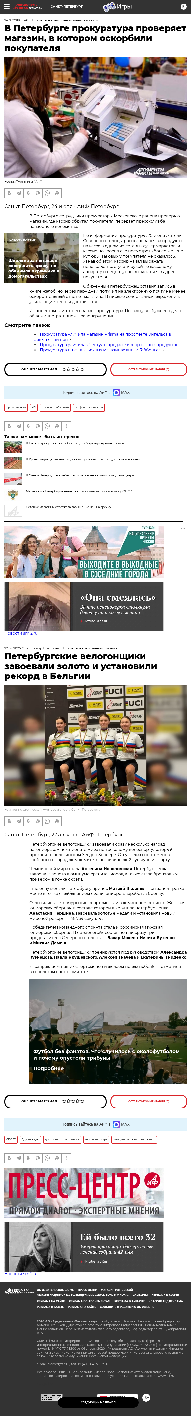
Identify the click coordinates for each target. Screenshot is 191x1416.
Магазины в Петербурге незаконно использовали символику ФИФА (79, 491)
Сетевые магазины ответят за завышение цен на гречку (68, 507)
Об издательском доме (55, 1290)
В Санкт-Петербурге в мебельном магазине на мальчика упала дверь (80, 475)
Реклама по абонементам (89, 1301)
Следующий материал (98, 1402)
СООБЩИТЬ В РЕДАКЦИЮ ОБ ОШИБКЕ (127, 1307)
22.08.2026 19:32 (16, 648)
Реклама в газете (165, 1295)
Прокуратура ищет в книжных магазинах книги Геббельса (100, 350)
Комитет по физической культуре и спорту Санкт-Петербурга (52, 809)
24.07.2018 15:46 (16, 20)
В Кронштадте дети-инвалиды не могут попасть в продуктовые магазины (83, 459)
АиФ (38, 181)
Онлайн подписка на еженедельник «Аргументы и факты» (83, 1295)
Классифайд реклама (166, 1301)
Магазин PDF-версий (117, 1290)
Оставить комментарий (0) (148, 369)
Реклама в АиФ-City (129, 1301)
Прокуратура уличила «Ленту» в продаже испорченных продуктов (109, 344)
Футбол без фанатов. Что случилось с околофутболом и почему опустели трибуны (106, 1054)
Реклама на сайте (51, 1301)
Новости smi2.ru (21, 633)
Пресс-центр (87, 1290)
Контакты (140, 1295)
